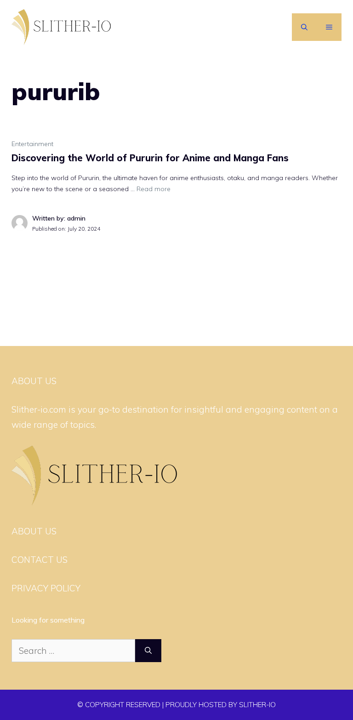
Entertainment (32, 144)
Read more (154, 189)
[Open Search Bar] (304, 27)
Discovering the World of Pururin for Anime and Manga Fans (150, 158)
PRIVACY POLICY (45, 588)
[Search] (148, 651)
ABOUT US (34, 531)
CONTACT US (39, 559)
